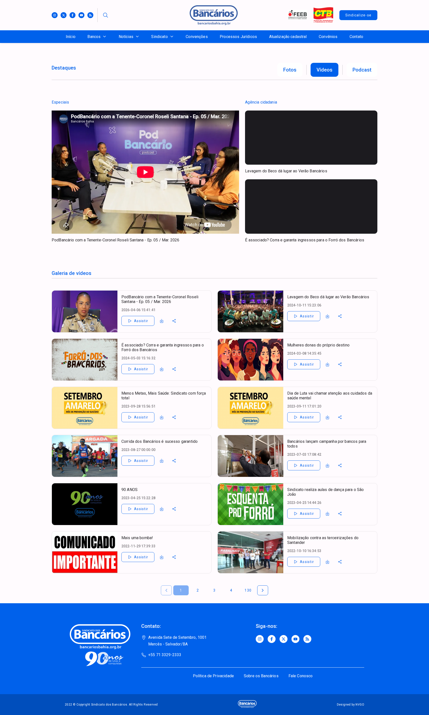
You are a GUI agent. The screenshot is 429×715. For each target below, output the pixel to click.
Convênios (328, 36)
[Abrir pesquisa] (105, 15)
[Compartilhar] (174, 321)
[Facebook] (72, 15)
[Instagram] (55, 15)
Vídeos (324, 70)
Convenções (197, 36)
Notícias (126, 36)
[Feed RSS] (90, 15)
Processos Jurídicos (238, 36)
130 (248, 590)
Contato (356, 36)
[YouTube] (295, 639)
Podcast (362, 70)
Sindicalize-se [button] (358, 15)
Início (70, 36)
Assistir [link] (141, 321)
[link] (161, 321)
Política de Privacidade (213, 676)
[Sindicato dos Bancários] (213, 23)
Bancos (94, 36)
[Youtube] (81, 15)
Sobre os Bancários (261, 676)
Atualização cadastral (288, 36)
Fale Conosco (300, 676)
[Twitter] (64, 15)
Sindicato (159, 36)
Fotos (289, 70)
